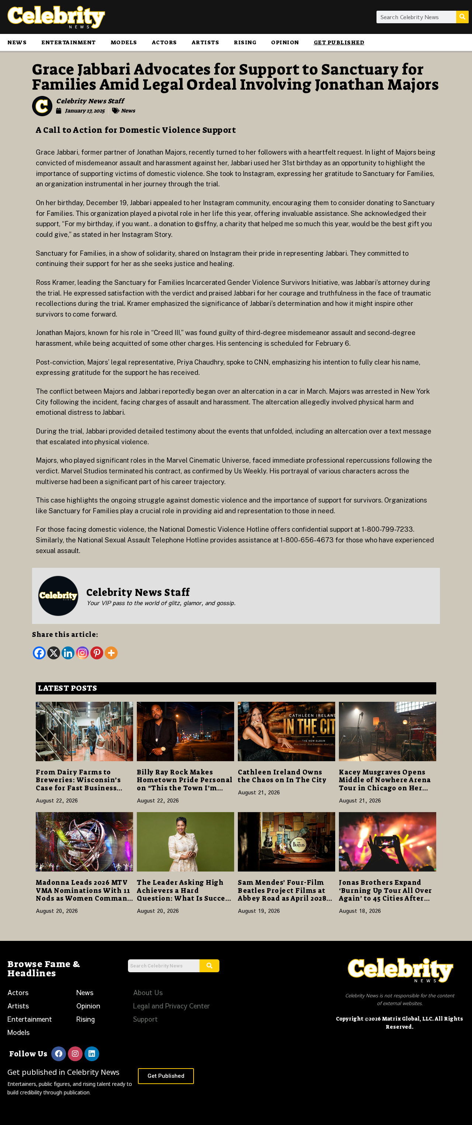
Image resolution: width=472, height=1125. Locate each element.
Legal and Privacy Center (171, 1005)
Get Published (339, 42)
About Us (148, 992)
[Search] (462, 17)
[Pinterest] (96, 652)
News (17, 42)
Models (124, 42)
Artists (205, 42)
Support (145, 1019)
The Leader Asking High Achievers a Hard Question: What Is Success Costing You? (184, 894)
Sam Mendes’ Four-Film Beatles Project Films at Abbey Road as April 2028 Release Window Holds (282, 894)
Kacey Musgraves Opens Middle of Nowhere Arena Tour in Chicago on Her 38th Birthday (385, 784)
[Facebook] (39, 652)
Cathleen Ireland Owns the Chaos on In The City (282, 776)
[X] (53, 652)
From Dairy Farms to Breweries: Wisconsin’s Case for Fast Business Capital (78, 784)
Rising (245, 42)
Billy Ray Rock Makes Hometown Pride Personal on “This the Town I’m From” (185, 784)
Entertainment (68, 42)
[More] (111, 652)
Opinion (285, 42)
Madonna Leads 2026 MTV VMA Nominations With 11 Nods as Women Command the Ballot (84, 894)
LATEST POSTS (67, 688)
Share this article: (65, 634)
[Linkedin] (68, 652)
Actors (164, 42)
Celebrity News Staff (90, 101)
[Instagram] (82, 652)
